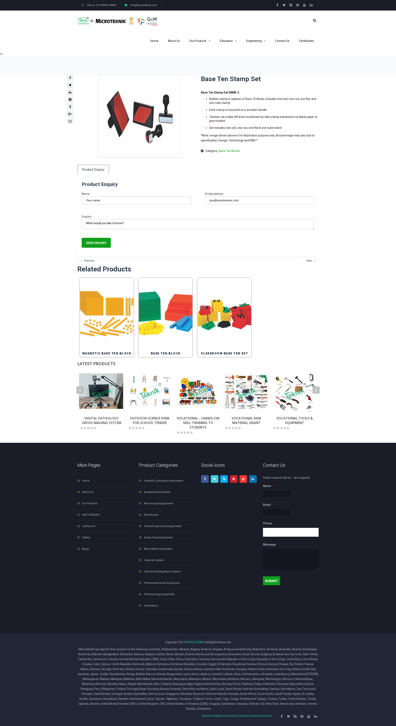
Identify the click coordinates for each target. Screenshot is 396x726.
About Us (174, 41)
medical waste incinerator (255, 715)
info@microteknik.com (143, 5)
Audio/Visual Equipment (158, 537)
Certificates (306, 41)
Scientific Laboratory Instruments (163, 480)
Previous (89, 260)
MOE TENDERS (91, 514)
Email (268, 504)
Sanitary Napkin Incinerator (219, 715)
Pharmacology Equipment (159, 594)
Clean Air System (154, 560)
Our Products (197, 41)
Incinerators (151, 605)
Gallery (86, 537)
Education (226, 41)
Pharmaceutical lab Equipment (162, 582)
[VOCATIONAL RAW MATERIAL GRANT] (246, 391)
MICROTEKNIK (195, 642)
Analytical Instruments (157, 492)
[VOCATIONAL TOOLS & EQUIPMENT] (294, 391)
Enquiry (86, 216)
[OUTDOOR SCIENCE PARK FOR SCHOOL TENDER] (149, 391)
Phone (267, 523)
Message (270, 544)
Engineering (254, 41)
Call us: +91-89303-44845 (101, 5)
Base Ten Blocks (229, 151)
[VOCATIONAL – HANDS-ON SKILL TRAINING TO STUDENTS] (198, 391)
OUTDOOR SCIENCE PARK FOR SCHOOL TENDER (150, 420)
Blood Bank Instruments (158, 548)
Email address (214, 193)
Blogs (85, 548)
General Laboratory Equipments (163, 526)
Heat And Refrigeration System (162, 571)
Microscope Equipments (158, 503)
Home (154, 41)
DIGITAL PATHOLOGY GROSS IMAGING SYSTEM (101, 420)
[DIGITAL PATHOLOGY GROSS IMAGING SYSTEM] (101, 391)
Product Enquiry (93, 170)
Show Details (108, 338)
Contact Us (282, 41)
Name (86, 193)
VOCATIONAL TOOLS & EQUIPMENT (294, 420)
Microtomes (151, 514)
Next (309, 260)
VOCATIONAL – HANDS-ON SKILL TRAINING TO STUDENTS (198, 423)
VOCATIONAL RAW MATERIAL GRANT (246, 420)
